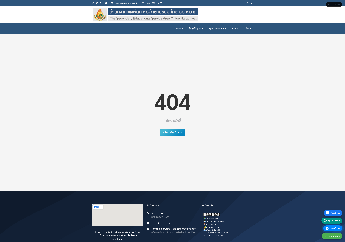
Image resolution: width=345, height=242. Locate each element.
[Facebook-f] (247, 3)
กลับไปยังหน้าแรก (172, 132)
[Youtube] (251, 3)
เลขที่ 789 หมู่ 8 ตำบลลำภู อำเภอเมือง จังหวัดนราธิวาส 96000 (173, 229)
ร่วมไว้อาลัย (333, 5)
